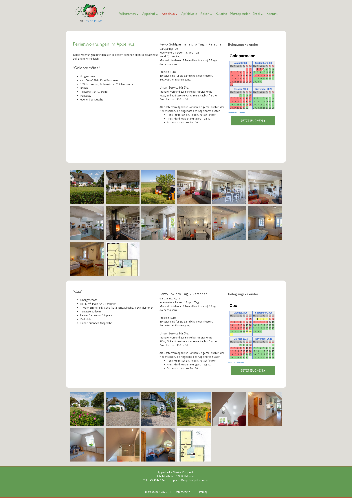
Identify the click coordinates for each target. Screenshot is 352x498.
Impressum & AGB (155, 492)
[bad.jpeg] (194, 223)
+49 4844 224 (93, 21)
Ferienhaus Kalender (236, 112)
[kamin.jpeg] (123, 223)
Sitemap (203, 492)
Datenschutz (182, 492)
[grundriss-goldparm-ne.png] (123, 259)
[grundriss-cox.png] (194, 445)
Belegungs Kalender (236, 362)
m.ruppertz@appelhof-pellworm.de (188, 480)
